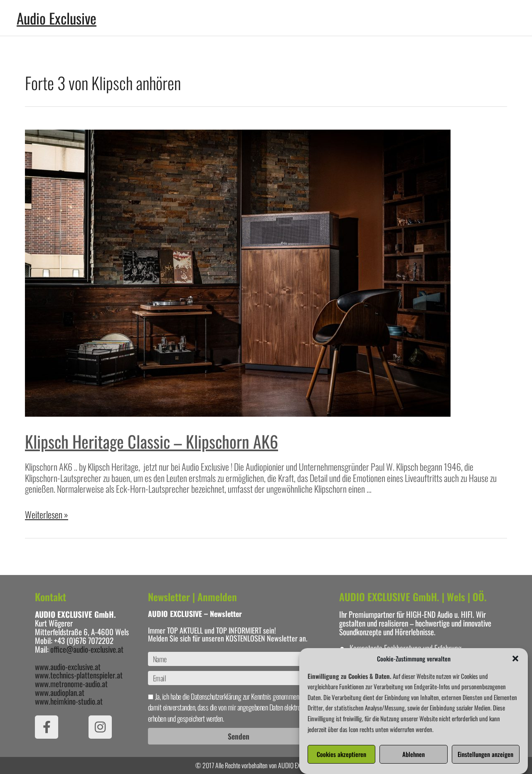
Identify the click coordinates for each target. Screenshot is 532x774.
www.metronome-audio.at (71, 683)
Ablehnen (413, 754)
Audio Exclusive (56, 18)
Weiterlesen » (46, 514)
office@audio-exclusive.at (86, 649)
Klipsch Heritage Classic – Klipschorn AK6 (151, 441)
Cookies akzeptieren (341, 754)
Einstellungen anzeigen (485, 754)
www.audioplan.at (59, 692)
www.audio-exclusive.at (68, 666)
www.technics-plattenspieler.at (79, 675)
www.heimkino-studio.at (69, 701)
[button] (515, 658)
